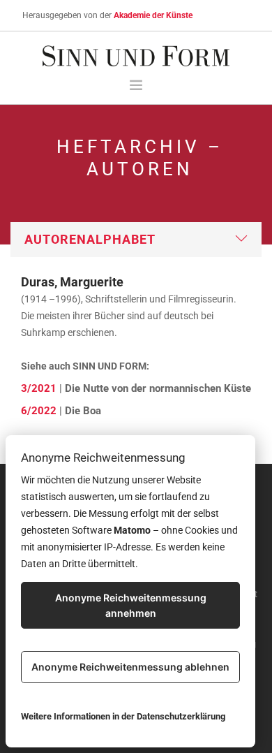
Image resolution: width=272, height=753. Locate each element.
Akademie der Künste (153, 15)
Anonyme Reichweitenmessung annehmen (130, 605)
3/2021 (38, 388)
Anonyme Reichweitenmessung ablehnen (130, 667)
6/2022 (38, 410)
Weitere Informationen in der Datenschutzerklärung (123, 716)
